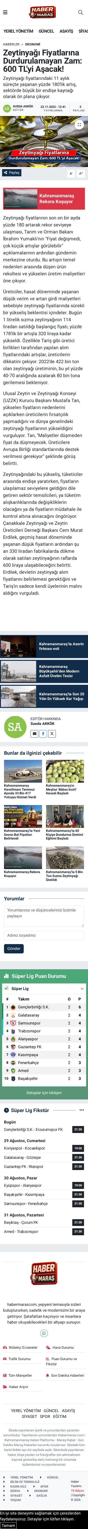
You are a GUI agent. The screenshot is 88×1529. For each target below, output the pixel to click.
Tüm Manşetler (20, 1375)
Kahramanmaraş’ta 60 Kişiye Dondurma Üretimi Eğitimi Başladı (64, 834)
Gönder (13, 948)
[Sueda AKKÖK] (15, 726)
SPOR (45, 1416)
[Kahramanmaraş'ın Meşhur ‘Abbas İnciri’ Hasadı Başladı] (65, 770)
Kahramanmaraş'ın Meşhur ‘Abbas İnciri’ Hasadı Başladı (61, 789)
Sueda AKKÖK (42, 723)
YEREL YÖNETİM (18, 31)
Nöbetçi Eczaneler (23, 1347)
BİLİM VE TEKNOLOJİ (24, 1482)
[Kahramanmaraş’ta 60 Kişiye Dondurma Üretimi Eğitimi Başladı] (65, 816)
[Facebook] (43, 734)
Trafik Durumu (19, 1359)
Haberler (11, 44)
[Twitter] (52, 734)
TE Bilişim (77, 1490)
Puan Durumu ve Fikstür (61, 1361)
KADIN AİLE (18, 1486)
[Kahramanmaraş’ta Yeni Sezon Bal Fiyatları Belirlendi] (23, 816)
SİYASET (29, 1416)
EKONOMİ (32, 44)
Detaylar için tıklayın (44, 1092)
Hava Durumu (63, 1347)
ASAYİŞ (66, 31)
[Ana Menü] (5, 12)
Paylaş (14, 173)
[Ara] (80, 13)
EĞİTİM (59, 1416)
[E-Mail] (34, 734)
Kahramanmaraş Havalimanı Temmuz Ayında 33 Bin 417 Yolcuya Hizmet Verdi (20, 791)
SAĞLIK (41, 1495)
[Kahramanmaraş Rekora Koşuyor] (23, 857)
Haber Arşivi (18, 1387)
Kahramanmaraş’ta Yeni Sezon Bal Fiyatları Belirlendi (22, 834)
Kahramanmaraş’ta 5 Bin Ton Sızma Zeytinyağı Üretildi (64, 876)
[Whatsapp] (44, 1333)
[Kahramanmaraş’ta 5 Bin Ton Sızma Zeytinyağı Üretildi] (65, 857)
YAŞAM (15, 1500)
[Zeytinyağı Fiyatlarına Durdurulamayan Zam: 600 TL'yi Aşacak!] (44, 141)
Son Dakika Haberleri (67, 1375)
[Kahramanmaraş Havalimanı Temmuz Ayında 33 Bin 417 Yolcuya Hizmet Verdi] (23, 770)
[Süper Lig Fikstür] (82, 1110)
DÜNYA (15, 1491)
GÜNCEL (46, 31)
